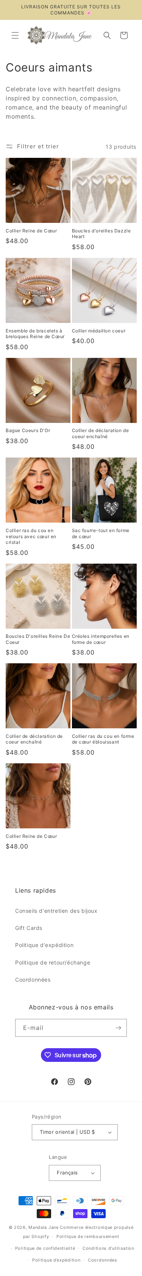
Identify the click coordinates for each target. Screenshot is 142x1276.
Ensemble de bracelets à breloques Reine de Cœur (35, 334)
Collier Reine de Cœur (31, 231)
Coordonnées (33, 979)
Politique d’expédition (56, 1260)
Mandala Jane (43, 1227)
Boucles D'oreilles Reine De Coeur (38, 639)
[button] (15, 35)
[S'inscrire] (118, 1028)
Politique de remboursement (87, 1236)
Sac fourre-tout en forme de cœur (101, 533)
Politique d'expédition (44, 945)
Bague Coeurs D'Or (28, 430)
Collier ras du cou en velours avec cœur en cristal (31, 536)
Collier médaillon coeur (99, 331)
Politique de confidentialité (45, 1248)
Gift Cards (28, 928)
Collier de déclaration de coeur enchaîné (100, 433)
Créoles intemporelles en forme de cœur (101, 639)
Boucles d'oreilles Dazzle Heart (101, 234)
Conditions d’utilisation (108, 1248)
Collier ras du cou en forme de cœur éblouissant (103, 739)
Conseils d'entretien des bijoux (56, 910)
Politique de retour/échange (52, 962)
